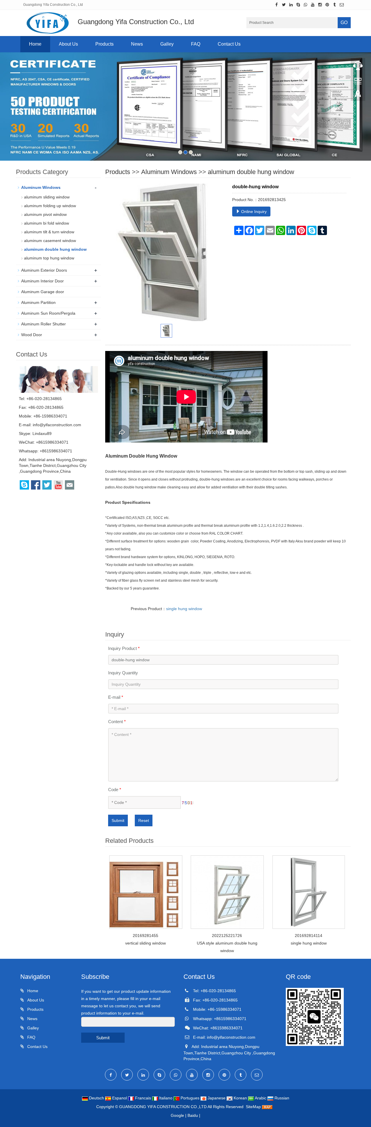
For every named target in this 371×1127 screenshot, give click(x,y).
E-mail (115, 697)
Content (117, 721)
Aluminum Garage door (42, 291)
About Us (68, 44)
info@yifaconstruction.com (57, 424)
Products (104, 44)
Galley (167, 44)
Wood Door (31, 334)
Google (177, 1115)
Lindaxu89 (42, 433)
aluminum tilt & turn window (49, 232)
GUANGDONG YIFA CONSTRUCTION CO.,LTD (163, 1106)
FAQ (195, 44)
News (137, 44)
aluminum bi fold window (46, 223)
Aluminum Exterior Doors (44, 270)
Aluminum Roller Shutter (43, 324)
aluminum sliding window (47, 197)
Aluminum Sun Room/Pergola (48, 313)
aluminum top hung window (49, 258)
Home (35, 44)
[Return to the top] (358, 96)
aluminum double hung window (251, 171)
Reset (143, 820)
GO (344, 22)
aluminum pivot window (45, 214)
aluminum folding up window (50, 205)
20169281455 (145, 935)
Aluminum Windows (169, 171)
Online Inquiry (253, 211)
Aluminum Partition (38, 302)
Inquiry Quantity (123, 672)
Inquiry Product (124, 648)
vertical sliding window (145, 943)
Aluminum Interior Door (42, 281)
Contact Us (229, 44)
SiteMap (253, 1106)
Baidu (193, 1115)
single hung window (184, 608)
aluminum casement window (50, 240)
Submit (118, 820)
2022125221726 (227, 935)
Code (114, 789)
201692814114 (308, 935)
